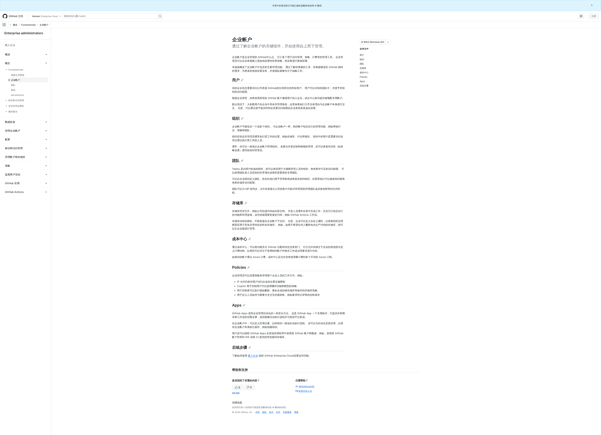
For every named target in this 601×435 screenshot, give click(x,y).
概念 (15, 24)
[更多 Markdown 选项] (388, 42)
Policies (239, 267)
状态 (271, 412)
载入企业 (253, 355)
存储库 (237, 203)
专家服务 (287, 412)
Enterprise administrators (23, 33)
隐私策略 (236, 393)
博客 (296, 412)
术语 (257, 412)
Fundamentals (28, 24)
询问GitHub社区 (306, 386)
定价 (278, 412)
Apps (236, 305)
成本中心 (239, 239)
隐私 (264, 412)
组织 (236, 118)
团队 (236, 160)
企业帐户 (44, 24)
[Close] (592, 5)
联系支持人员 (305, 391)
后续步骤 (239, 347)
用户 (236, 80)
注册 (593, 16)
